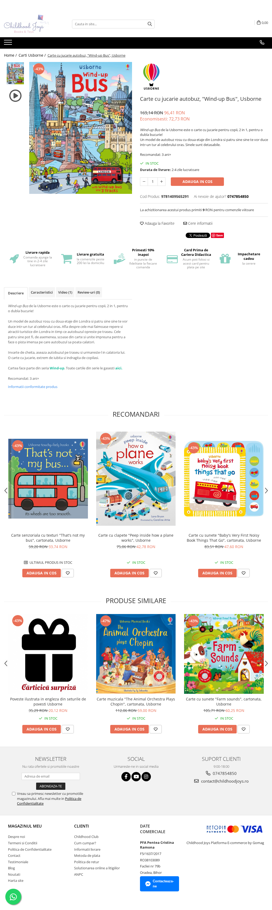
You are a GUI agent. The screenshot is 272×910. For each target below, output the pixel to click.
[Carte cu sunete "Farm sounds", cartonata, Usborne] (224, 654)
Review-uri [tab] (89, 292)
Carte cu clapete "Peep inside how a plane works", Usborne (135, 538)
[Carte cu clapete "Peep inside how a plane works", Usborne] (136, 479)
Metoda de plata (87, 855)
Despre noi (16, 836)
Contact (14, 855)
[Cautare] (150, 24)
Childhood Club (86, 836)
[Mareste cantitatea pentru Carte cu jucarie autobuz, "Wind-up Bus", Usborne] (161, 181)
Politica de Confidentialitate (30, 849)
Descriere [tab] (16, 293)
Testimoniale (18, 861)
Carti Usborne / (33, 55)
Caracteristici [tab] (42, 292)
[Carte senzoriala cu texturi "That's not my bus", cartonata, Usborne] (48, 479)
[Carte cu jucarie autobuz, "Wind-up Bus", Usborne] (80, 128)
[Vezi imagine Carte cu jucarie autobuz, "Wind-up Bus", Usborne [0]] (15, 73)
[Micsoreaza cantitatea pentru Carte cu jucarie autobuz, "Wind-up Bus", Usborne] (144, 181)
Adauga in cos (197, 181)
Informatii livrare (87, 849)
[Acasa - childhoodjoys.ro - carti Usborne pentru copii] (30, 24)
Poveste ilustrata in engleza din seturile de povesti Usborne (48, 701)
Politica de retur (86, 861)
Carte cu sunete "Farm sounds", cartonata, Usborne (224, 701)
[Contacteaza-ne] (262, 42)
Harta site (15, 880)
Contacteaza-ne (163, 883)
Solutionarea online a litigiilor (97, 868)
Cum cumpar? (85, 843)
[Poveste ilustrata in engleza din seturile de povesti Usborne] (48, 654)
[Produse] (8, 44)
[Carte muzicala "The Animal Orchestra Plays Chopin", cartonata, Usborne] (136, 654)
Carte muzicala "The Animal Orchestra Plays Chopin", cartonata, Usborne (136, 701)
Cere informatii (199, 223)
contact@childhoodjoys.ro (224, 781)
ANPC (78, 874)
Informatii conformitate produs (32, 386)
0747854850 (224, 773)
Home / (11, 55)
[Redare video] (15, 96)
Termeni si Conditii (22, 843)
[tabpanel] (80, 128)
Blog (11, 868)
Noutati (14, 874)
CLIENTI (81, 826)
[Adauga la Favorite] (68, 573)
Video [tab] (65, 292)
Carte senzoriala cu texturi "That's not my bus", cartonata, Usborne (48, 538)
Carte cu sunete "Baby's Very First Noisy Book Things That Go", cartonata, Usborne (224, 538)
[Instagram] (146, 776)
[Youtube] (136, 776)
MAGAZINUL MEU (25, 826)
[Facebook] (126, 776)
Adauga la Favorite (159, 223)
